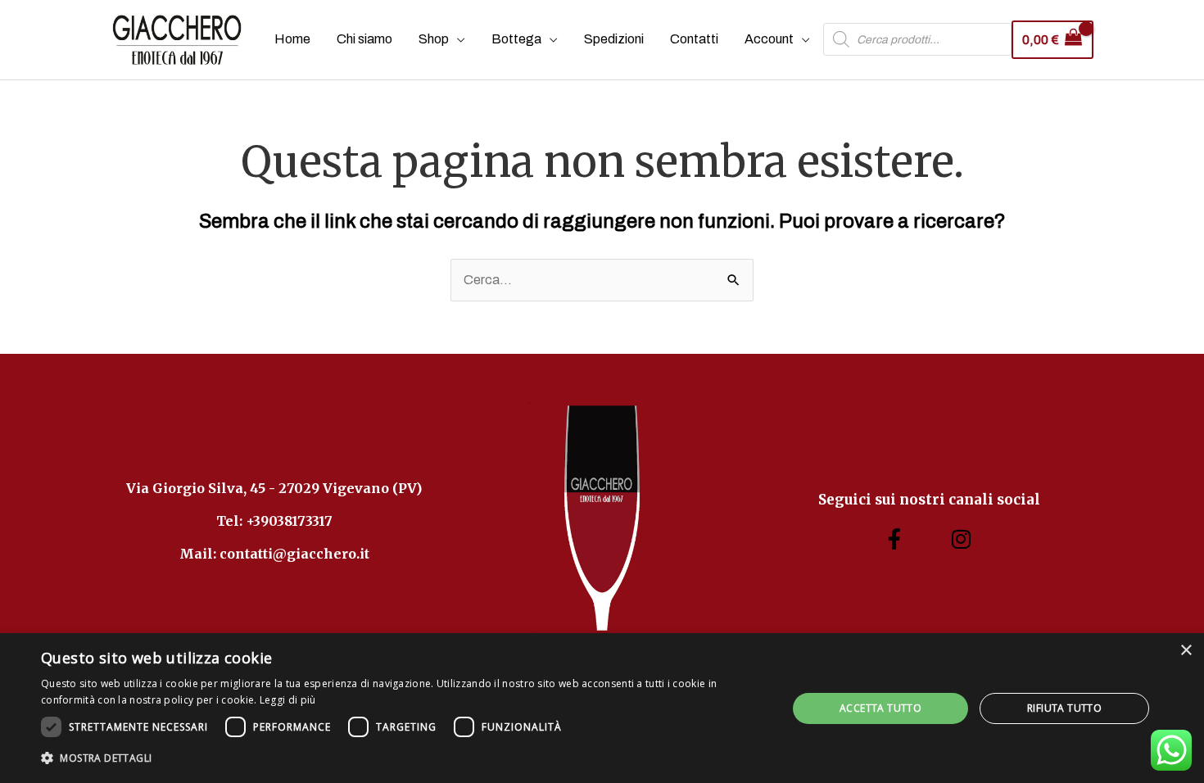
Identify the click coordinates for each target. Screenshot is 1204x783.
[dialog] (602, 708)
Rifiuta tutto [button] (1064, 708)
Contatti (694, 39)
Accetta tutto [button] (880, 708)
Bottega (516, 39)
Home (292, 39)
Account (769, 39)
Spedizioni (614, 39)
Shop (434, 39)
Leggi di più (288, 700)
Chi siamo (364, 39)
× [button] (1185, 651)
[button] (403, 758)
